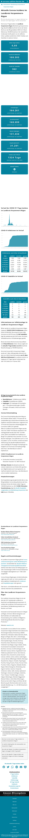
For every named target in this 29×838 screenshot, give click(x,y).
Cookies (14, 814)
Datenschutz (14, 817)
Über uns (14, 804)
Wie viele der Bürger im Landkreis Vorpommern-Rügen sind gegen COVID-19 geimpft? (14, 750)
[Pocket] (25, 767)
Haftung (14, 820)
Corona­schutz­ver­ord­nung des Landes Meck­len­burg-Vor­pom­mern (14, 561)
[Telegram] (16, 767)
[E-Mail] (21, 767)
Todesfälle (14, 778)
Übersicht (15, 801)
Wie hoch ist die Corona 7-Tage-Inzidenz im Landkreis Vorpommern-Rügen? (13, 740)
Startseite (15, 798)
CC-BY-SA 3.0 (10, 711)
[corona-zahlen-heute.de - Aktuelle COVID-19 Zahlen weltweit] (1, 4)
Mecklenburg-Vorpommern (17, 4)
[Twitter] (8, 767)
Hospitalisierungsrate (14, 786)
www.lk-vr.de (10, 625)
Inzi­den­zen (23, 581)
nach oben (14, 829)
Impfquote (14, 784)
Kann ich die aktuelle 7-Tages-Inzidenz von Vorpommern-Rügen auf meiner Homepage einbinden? (13, 756)
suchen (14, 826)
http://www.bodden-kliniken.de (7, 534)
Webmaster (14, 811)
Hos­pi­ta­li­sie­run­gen (8, 583)
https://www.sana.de (5, 550)
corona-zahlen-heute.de (13, 1)
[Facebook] (4, 767)
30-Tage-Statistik (14, 782)
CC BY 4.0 (15, 721)
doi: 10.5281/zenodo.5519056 (12, 729)
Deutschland (7, 4)
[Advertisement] (14, 89)
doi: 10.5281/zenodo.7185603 (22, 734)
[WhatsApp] (12, 767)
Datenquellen (14, 807)
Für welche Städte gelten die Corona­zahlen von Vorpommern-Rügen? (14, 745)
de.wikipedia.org (23, 709)
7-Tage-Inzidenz (14, 774)
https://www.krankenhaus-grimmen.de (9, 545)
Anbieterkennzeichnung (14, 823)
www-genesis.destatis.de (18, 715)
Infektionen (14, 776)
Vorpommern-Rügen (8, 6)
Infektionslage (14, 780)
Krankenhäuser (14, 788)
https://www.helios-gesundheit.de (8, 539)
